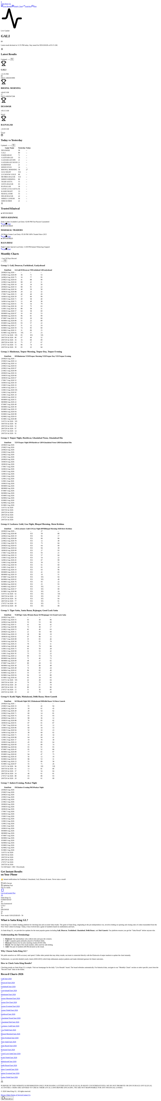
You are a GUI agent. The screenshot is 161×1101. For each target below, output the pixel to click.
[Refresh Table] (13, 145)
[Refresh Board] (12, 59)
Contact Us (26, 1095)
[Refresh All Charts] (5, 260)
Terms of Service (17, 1095)
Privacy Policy (6, 1095)
